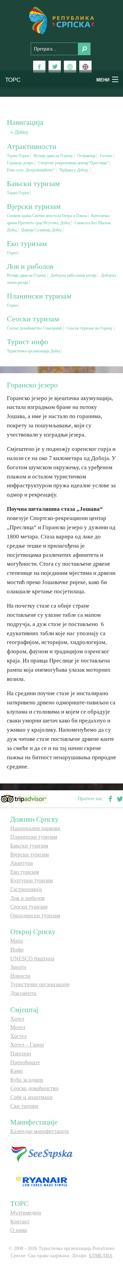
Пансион (20, 1053)
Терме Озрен (18, 155)
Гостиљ (106, 155)
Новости (20, 976)
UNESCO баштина (32, 958)
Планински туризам (33, 837)
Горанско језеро (20, 163)
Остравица (86, 155)
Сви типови (24, 1106)
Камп (16, 1071)
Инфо (17, 949)
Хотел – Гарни (27, 1045)
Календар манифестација (39, 1131)
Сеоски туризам (28, 907)
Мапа (16, 941)
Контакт (19, 1221)
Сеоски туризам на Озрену (89, 328)
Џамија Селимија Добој (41, 230)
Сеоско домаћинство (34, 1088)
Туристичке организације (40, 984)
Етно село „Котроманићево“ (31, 170)
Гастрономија (26, 889)
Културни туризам (31, 880)
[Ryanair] (41, 1181)
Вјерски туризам (29, 854)
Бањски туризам (29, 846)
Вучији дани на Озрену (53, 155)
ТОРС (12, 79)
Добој (21, 132)
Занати (18, 967)
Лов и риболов (27, 898)
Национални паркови (35, 828)
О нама (18, 1230)
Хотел (17, 1019)
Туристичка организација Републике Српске (61, 20)
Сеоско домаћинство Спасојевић (34, 328)
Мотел (17, 1027)
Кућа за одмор (26, 1080)
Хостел (18, 1036)
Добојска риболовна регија (73, 275)
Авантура (21, 863)
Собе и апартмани (31, 1097)
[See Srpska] (41, 1153)
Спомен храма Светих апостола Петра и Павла (47, 215)
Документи (23, 993)
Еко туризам (24, 872)
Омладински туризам (35, 915)
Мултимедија (25, 1213)
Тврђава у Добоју (74, 170)
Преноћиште (25, 1062)
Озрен (12, 252)
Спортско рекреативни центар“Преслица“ (73, 163)
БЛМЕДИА (100, 1255)
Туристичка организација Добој (33, 351)
